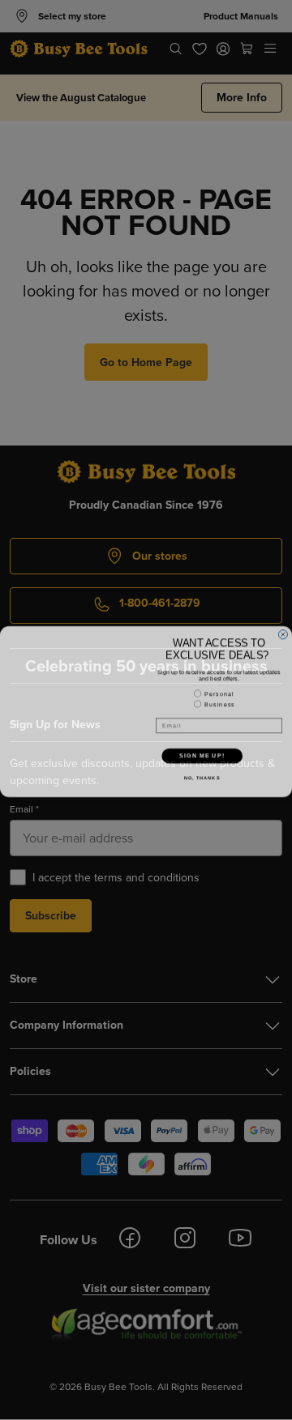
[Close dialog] (282, 633)
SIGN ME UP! (202, 754)
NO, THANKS (202, 776)
